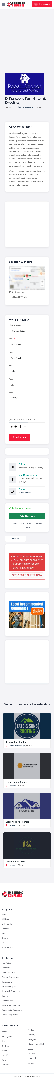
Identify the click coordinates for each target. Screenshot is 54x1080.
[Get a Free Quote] (27, 566)
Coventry (5, 1060)
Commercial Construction (12, 1010)
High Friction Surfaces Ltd (19, 782)
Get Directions (27, 475)
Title (10, 365)
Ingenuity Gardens (15, 861)
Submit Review (20, 437)
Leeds (30, 1048)
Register (5, 938)
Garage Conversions (10, 977)
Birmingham (7, 1036)
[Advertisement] (27, 43)
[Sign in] (27, 4)
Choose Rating (15, 325)
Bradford (5, 1045)
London (31, 1063)
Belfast (4, 1031)
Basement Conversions (11, 1005)
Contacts (5, 928)
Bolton (4, 1041)
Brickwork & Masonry (11, 991)
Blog (4, 933)
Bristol (4, 1050)
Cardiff (5, 1055)
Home (4, 914)
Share (16, 538)
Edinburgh (32, 1034)
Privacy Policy (7, 947)
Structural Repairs (9, 986)
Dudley (31, 1030)
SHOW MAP (27, 278)
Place (11, 379)
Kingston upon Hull (36, 1044)
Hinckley (17, 107)
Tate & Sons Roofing (16, 742)
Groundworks (7, 1000)
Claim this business (27, 516)
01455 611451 (25, 492)
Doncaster (6, 1064)
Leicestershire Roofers (17, 821)
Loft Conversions (9, 972)
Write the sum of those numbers (22, 419)
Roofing (5, 995)
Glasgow (32, 1039)
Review (11, 392)
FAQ (4, 942)
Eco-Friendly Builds (10, 1014)
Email (11, 352)
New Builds (6, 963)
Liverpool (32, 1058)
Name (11, 338)
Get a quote (7, 923)
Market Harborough (17, 745)
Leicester (12, 785)
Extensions (6, 967)
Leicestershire (27, 107)
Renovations (7, 981)
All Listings (6, 919)
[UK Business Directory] (27, 614)
